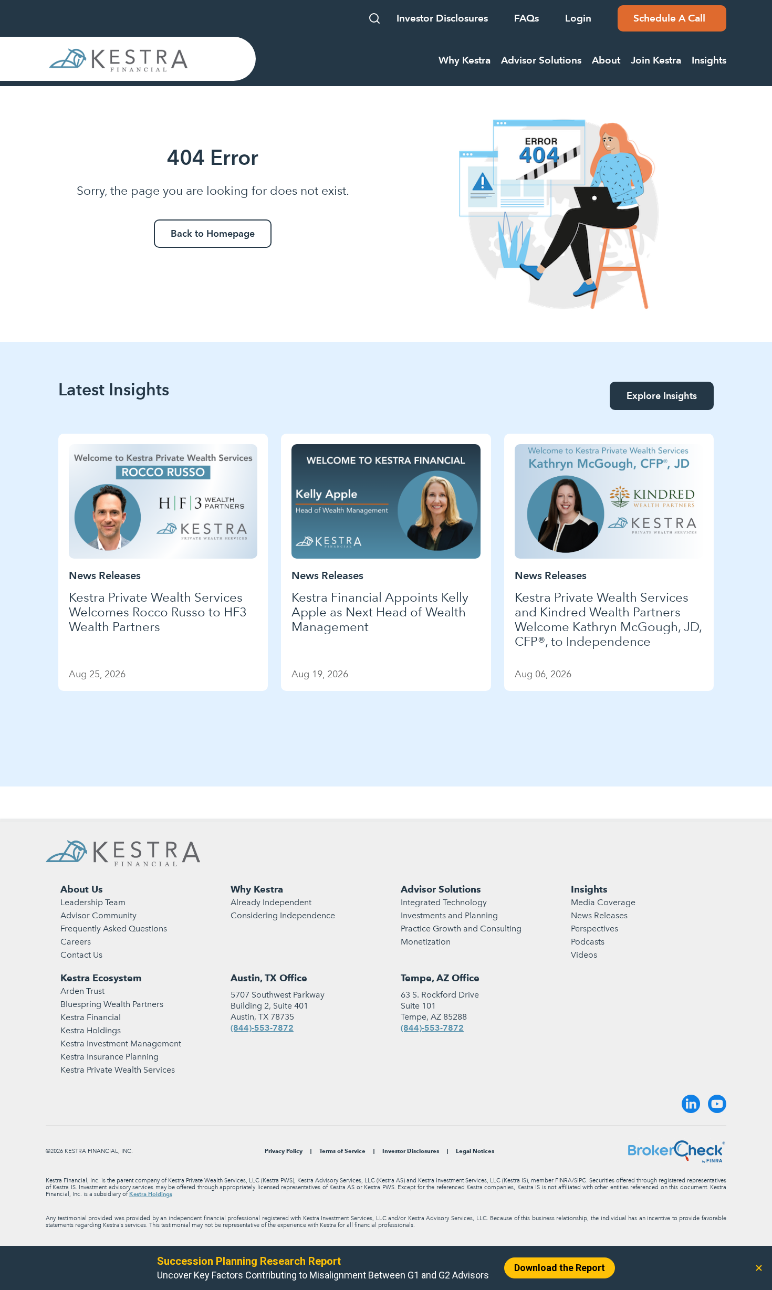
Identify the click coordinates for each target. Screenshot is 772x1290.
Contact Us (81, 955)
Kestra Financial (90, 1017)
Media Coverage (603, 902)
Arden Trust (82, 991)
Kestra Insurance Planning (109, 1057)
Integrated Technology (444, 902)
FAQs (526, 18)
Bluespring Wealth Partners (111, 1004)
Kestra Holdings (90, 1030)
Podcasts (587, 942)
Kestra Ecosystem (101, 977)
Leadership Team (93, 902)
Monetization (426, 942)
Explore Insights (662, 395)
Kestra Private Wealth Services (117, 1070)
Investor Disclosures (442, 18)
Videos (584, 955)
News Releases (599, 915)
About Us (81, 889)
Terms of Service (342, 1151)
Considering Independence (283, 915)
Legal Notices (475, 1151)
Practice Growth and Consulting (461, 929)
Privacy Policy (283, 1151)
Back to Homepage (213, 233)
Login (578, 18)
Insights (589, 889)
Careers (75, 942)
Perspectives (594, 929)
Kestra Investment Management (120, 1043)
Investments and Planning (449, 915)
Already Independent (271, 902)
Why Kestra (257, 889)
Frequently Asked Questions (113, 929)
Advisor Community (98, 915)
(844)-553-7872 (262, 1028)
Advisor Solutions (441, 889)
